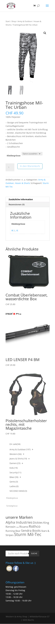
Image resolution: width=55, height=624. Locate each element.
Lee (17, 527)
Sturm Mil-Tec (27, 534)
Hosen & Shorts (22, 183)
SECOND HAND (18, 491)
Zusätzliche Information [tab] (21, 199)
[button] (45, 33)
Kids (14, 467)
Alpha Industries (19, 522)
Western (16, 454)
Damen (15, 463)
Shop (13, 21)
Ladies (14, 486)
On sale (14, 444)
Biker (14, 477)
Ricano (23, 527)
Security (15, 472)
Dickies (38, 522)
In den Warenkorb (30, 166)
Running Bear (13, 530)
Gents (14, 481)
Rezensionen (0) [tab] (17, 204)
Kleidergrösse (13, 155)
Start (8, 21)
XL (17, 230)
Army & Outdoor (25, 21)
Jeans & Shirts (18, 458)
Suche (34, 553)
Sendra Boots (31, 530)
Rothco (34, 526)
